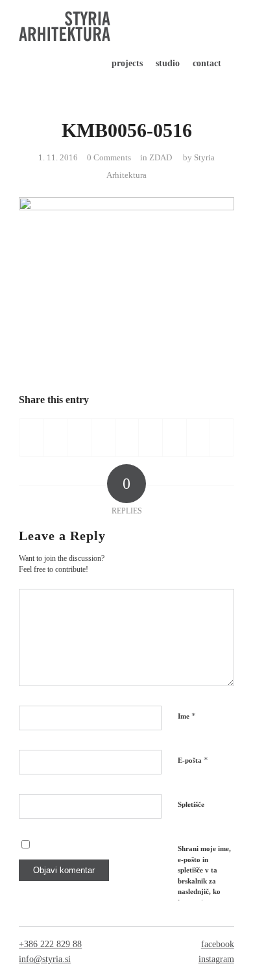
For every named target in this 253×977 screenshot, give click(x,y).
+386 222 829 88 (50, 944)
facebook (217, 944)
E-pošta (193, 760)
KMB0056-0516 (127, 130)
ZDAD (160, 157)
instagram (216, 959)
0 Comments (109, 157)
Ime (187, 716)
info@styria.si (45, 959)
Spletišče (191, 804)
